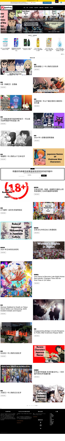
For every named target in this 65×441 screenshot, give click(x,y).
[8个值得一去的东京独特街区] (48, 211)
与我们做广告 (19, 422)
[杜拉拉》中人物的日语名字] (48, 354)
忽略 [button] (37, 0)
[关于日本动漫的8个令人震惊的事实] (32, 16)
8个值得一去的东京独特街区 (11, 210)
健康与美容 (41, 7)
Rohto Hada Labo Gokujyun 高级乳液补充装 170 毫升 (49, 49)
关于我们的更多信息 (20, 420)
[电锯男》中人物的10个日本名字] (48, 157)
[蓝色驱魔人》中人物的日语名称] (16, 67)
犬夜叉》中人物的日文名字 (11, 393)
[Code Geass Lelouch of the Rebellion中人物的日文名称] (11, 21)
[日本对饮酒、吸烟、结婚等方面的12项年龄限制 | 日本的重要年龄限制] (16, 191)
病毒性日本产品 (30, 0)
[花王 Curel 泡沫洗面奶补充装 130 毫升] (5, 42)
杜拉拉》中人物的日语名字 (11, 353)
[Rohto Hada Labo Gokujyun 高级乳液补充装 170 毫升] (49, 42)
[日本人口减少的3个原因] (53, 27)
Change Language (47, 2)
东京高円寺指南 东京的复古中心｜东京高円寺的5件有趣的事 (49, 373)
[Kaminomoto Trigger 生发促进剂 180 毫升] (27, 42)
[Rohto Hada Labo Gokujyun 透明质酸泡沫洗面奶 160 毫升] (59, 42)
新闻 (37, 274)
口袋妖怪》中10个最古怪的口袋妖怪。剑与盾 (49, 102)
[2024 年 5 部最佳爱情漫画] (16, 138)
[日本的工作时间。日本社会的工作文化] (53, 16)
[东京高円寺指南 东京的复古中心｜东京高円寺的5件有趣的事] (16, 374)
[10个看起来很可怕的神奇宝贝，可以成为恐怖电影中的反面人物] (48, 121)
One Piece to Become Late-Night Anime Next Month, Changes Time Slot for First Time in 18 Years (49, 278)
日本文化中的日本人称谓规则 (45, 230)
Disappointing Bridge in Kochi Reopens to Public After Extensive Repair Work (49, 332)
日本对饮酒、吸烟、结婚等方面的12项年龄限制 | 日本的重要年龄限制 (49, 190)
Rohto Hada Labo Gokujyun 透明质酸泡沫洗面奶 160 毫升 (59, 49)
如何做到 (51, 422)
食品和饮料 (36, 7)
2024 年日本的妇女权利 (10, 249)
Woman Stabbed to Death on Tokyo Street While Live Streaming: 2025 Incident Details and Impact (14, 309)
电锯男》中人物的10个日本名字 (13, 156)
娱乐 (51, 417)
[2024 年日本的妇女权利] (48, 250)
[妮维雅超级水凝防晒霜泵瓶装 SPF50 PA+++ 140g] (16, 42)
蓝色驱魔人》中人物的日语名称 (46, 66)
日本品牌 (51, 7)
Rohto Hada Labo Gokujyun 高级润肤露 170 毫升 (38, 49)
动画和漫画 (47, 7)
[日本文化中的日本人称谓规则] (16, 230)
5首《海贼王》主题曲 (9, 84)
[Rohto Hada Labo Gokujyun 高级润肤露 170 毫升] (38, 42)
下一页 (36, 405)
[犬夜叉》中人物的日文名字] (48, 393)
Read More (37, 69)
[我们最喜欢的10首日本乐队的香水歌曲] (32, 27)
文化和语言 (31, 7)
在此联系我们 (35, 416)
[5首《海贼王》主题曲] (48, 85)
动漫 (32, 18)
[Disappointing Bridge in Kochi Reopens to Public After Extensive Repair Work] (16, 332)
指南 (27, 7)
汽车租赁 (51, 414)
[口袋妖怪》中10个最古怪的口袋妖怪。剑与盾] (16, 103)
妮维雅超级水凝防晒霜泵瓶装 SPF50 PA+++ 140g (16, 49)
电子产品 (51, 416)
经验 (24, 7)
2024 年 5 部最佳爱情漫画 (44, 138)
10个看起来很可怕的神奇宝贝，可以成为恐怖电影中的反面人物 (15, 120)
